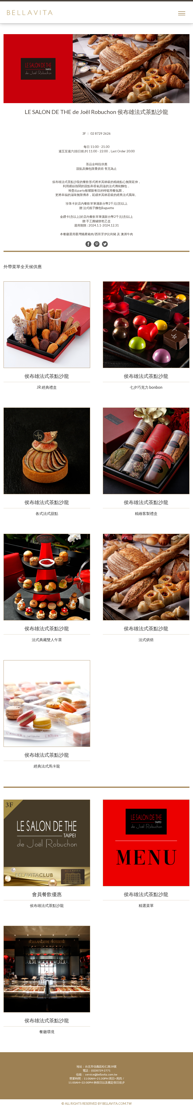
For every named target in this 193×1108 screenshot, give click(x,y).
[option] (96, 68)
